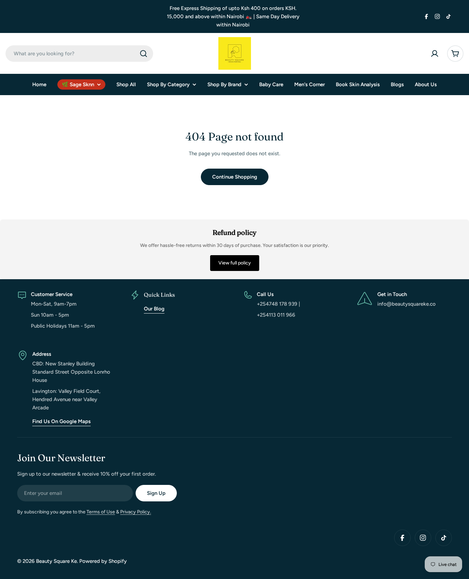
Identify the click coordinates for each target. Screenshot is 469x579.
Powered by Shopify (103, 561)
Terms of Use (101, 512)
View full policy (234, 263)
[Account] (435, 53)
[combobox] (79, 53)
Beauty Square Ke (56, 561)
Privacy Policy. (135, 512)
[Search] (143, 53)
